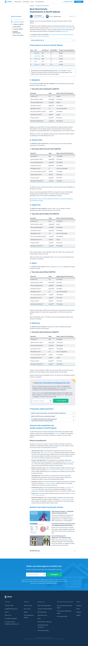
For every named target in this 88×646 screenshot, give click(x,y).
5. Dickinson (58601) (18, 29)
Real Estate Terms (42, 615)
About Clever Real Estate (44, 605)
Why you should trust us (37, 40)
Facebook (78, 605)
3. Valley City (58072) (18, 24)
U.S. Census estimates (50, 483)
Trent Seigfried (38, 15)
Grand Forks (37, 56)
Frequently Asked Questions (45, 608)
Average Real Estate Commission (43, 626)
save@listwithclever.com (11, 608)
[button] (42, 401)
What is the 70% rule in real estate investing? (43, 416)
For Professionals (39, 1)
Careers (7, 612)
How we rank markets (18, 35)
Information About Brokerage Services (57, 638)
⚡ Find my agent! (61, 400)
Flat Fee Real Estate (62, 616)
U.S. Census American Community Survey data (59, 469)
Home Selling (18, 1)
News (39, 618)
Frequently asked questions (17, 32)
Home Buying (26, 1)
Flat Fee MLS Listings (43, 630)
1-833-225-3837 (9, 605)
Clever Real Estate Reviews (28, 616)
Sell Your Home (28, 605)
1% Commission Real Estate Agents (64, 612)
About (32, 1)
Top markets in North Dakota (42, 5)
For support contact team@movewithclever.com (12, 623)
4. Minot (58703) (17, 26)
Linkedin (78, 615)
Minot (35, 61)
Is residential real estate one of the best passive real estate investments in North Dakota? (44, 419)
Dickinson (36, 64)
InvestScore (64, 31)
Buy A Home (27, 608)
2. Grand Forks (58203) (18, 22)
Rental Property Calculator (45, 621)
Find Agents (79, 1)
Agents (26, 612)
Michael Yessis (57, 16)
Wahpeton (36, 53)
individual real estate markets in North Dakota (61, 27)
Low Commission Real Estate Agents (64, 606)
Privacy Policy (26, 638)
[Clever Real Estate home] (9, 2)
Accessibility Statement (11, 618)
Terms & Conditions (33, 638)
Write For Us (8, 615)
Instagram (78, 612)
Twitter (78, 608)
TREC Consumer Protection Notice (43, 638)
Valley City (37, 58)
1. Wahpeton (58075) (18, 19)
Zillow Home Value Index (46, 452)
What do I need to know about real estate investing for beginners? (48, 413)
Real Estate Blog (42, 612)
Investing (32, 5)
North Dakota (58, 266)
